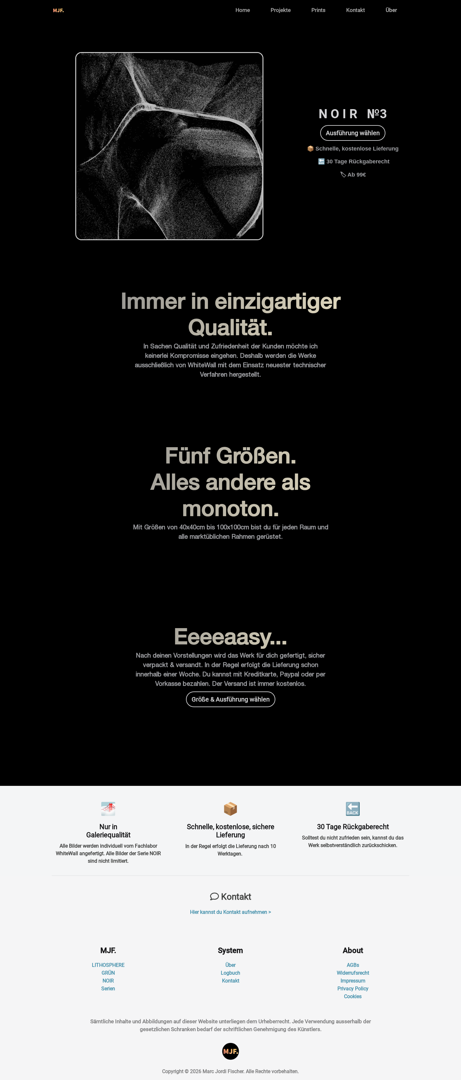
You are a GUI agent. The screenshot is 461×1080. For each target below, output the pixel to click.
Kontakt (355, 10)
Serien (108, 989)
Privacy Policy (352, 989)
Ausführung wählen (353, 133)
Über (391, 10)
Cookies (353, 996)
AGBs (353, 965)
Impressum (353, 981)
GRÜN (108, 973)
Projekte (281, 10)
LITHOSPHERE (108, 965)
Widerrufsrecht (353, 973)
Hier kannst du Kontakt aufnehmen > (230, 912)
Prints (318, 10)
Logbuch (230, 973)
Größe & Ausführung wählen (231, 699)
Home (243, 10)
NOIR (108, 981)
